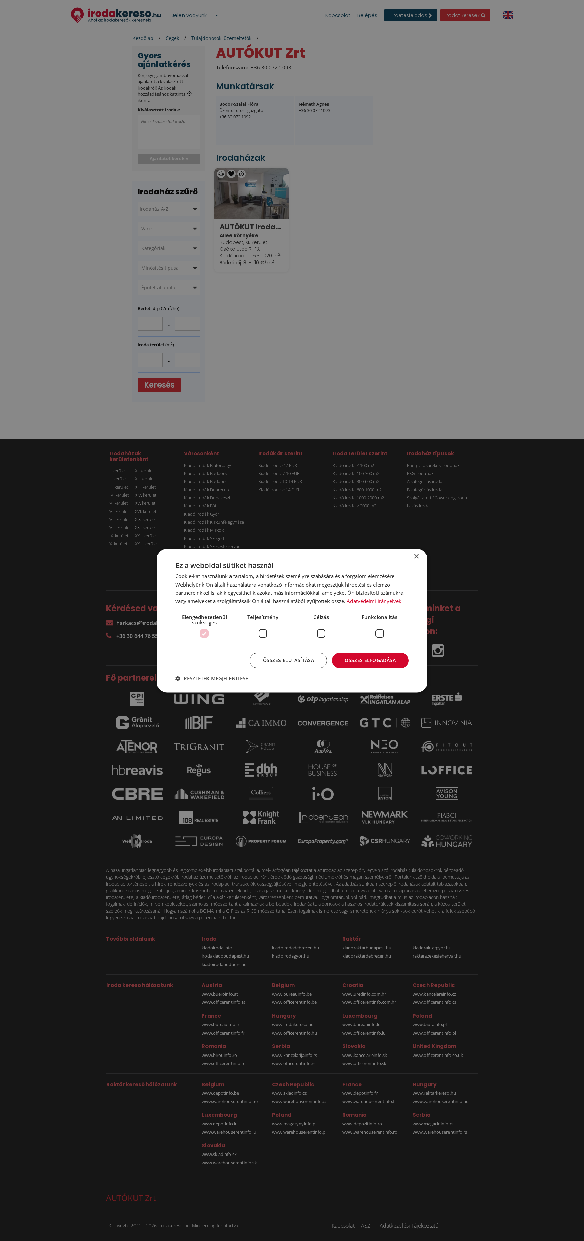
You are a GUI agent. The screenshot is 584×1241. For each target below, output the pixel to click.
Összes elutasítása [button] (288, 660)
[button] (211, 678)
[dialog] (292, 620)
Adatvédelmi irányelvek (374, 601)
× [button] (416, 556)
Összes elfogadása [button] (370, 660)
